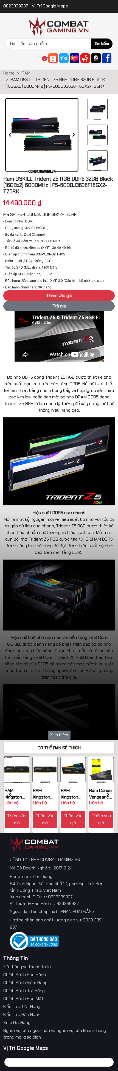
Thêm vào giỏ (16, 819)
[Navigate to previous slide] (10, 135)
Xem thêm (59, 734)
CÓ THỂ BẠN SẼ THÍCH (59, 748)
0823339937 (16, 6)
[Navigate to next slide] (73, 135)
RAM (26, 73)
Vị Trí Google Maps (50, 6)
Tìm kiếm (101, 43)
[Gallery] (41, 135)
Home (9, 73)
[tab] (15, 1062)
